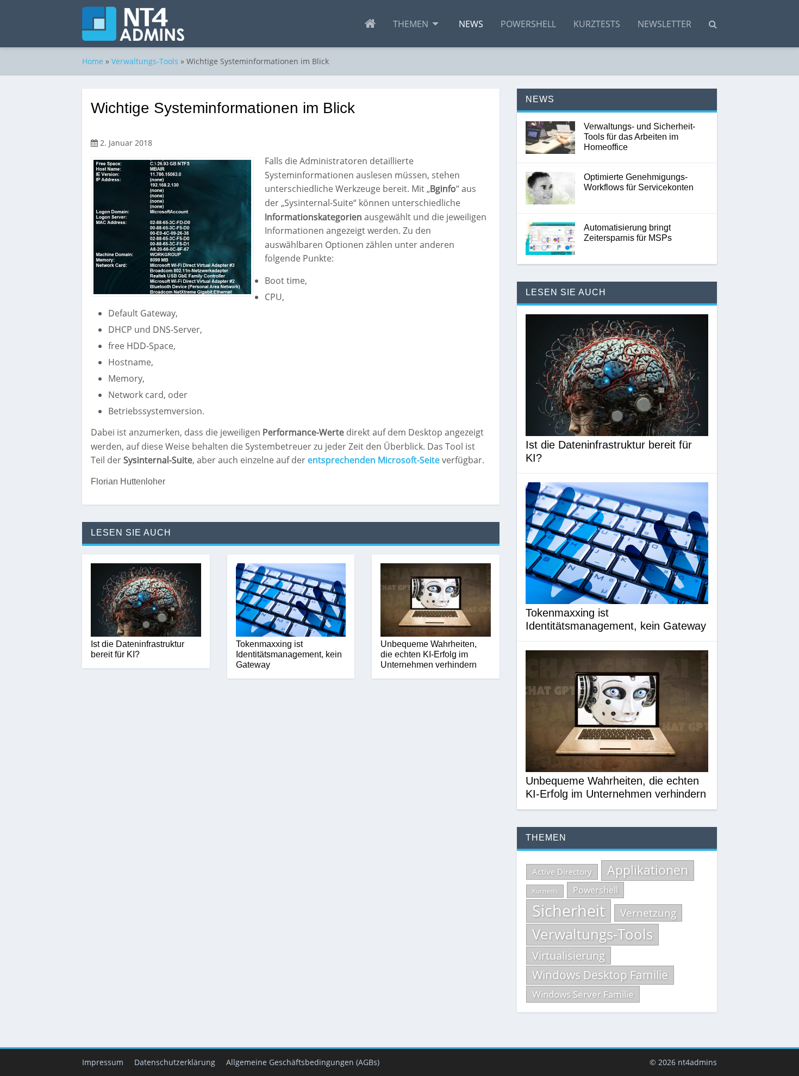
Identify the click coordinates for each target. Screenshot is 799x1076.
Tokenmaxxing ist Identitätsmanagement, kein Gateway (289, 654)
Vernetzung (648, 913)
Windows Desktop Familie (600, 974)
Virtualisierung (568, 955)
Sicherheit (568, 911)
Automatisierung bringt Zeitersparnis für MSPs (628, 232)
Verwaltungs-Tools (144, 61)
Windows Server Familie (583, 994)
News (471, 24)
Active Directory (562, 871)
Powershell (528, 24)
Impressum (102, 1062)
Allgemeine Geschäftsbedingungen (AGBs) (302, 1062)
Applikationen (647, 870)
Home (92, 61)
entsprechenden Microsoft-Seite (374, 460)
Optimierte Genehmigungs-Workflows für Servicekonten (639, 182)
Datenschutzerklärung (174, 1062)
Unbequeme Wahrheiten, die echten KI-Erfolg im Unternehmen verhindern (428, 654)
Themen (410, 24)
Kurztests (596, 24)
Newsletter (664, 24)
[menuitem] (370, 24)
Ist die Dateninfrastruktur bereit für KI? (137, 649)
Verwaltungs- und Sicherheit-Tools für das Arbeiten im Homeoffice (639, 137)
